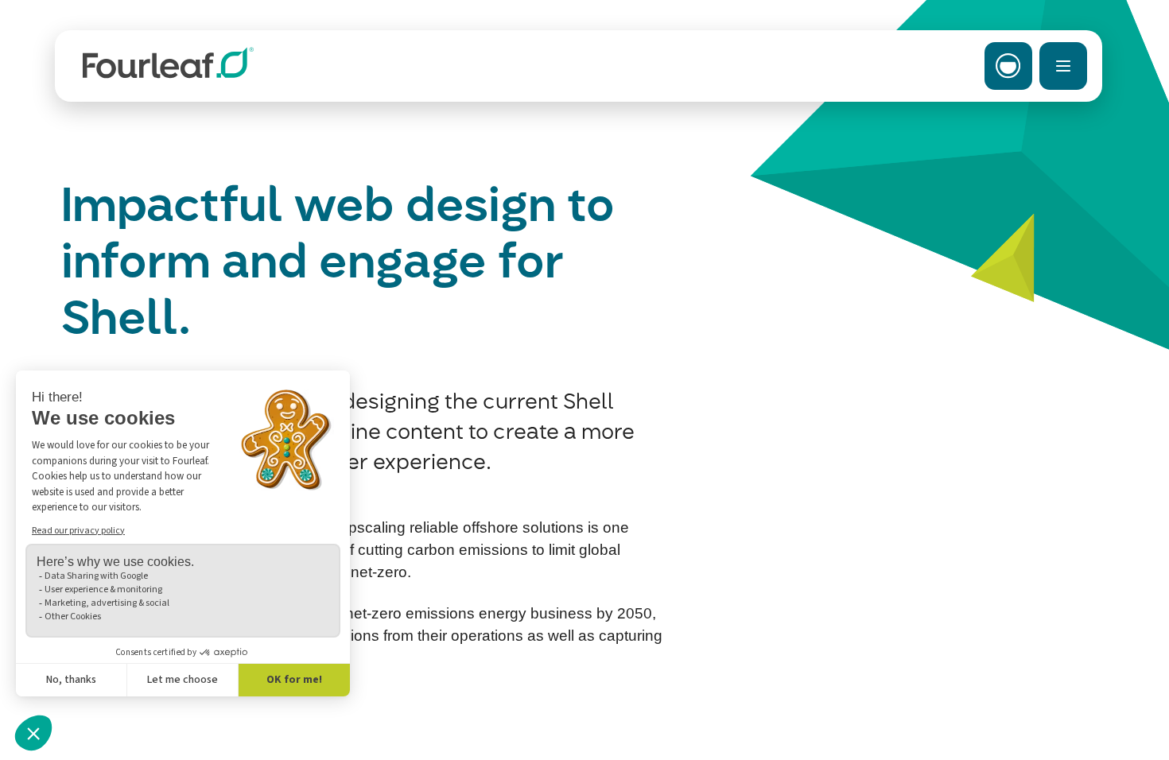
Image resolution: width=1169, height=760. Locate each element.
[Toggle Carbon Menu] (1008, 66)
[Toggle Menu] (1063, 66)
